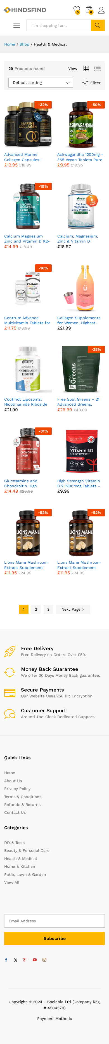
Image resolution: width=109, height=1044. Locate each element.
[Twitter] (15, 960)
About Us (13, 781)
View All (11, 882)
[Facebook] (6, 960)
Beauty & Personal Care (26, 850)
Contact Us (15, 812)
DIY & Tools (14, 842)
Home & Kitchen (19, 866)
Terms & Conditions (22, 796)
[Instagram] (44, 960)
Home (9, 772)
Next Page (71, 609)
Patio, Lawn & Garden (25, 874)
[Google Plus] (25, 960)
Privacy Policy (17, 788)
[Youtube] (34, 960)
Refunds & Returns (22, 804)
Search (98, 25)
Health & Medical (20, 858)
